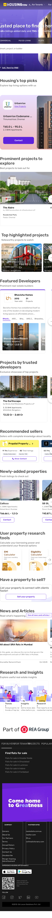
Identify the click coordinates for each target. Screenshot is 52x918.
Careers (5, 831)
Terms (5, 842)
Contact (19, 140)
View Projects (20, 106)
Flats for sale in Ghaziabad (17, 761)
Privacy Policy (8, 849)
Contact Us (7, 852)
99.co (28, 838)
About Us (6, 835)
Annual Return (8, 845)
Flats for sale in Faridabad (17, 772)
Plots (41, 41)
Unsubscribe (7, 855)
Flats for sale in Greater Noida (18, 758)
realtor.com (31, 835)
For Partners (7, 838)
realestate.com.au (33, 831)
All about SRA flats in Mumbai (16, 644)
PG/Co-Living (25, 41)
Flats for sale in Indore (15, 768)
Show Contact (21, 459)
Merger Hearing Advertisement (9, 860)
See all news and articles (39, 615)
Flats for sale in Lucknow (16, 765)
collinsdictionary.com (35, 842)
